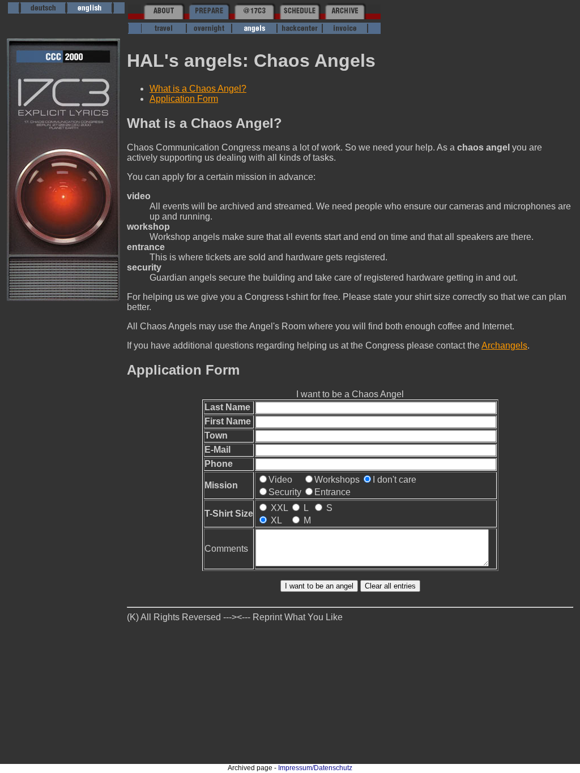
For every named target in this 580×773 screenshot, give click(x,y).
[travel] (163, 31)
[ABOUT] (163, 16)
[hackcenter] (299, 31)
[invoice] (345, 31)
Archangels (504, 345)
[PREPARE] (209, 16)
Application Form (184, 99)
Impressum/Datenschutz (315, 768)
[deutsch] (43, 10)
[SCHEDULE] (299, 16)
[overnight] (209, 31)
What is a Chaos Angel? (198, 88)
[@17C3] (254, 16)
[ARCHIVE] (345, 16)
